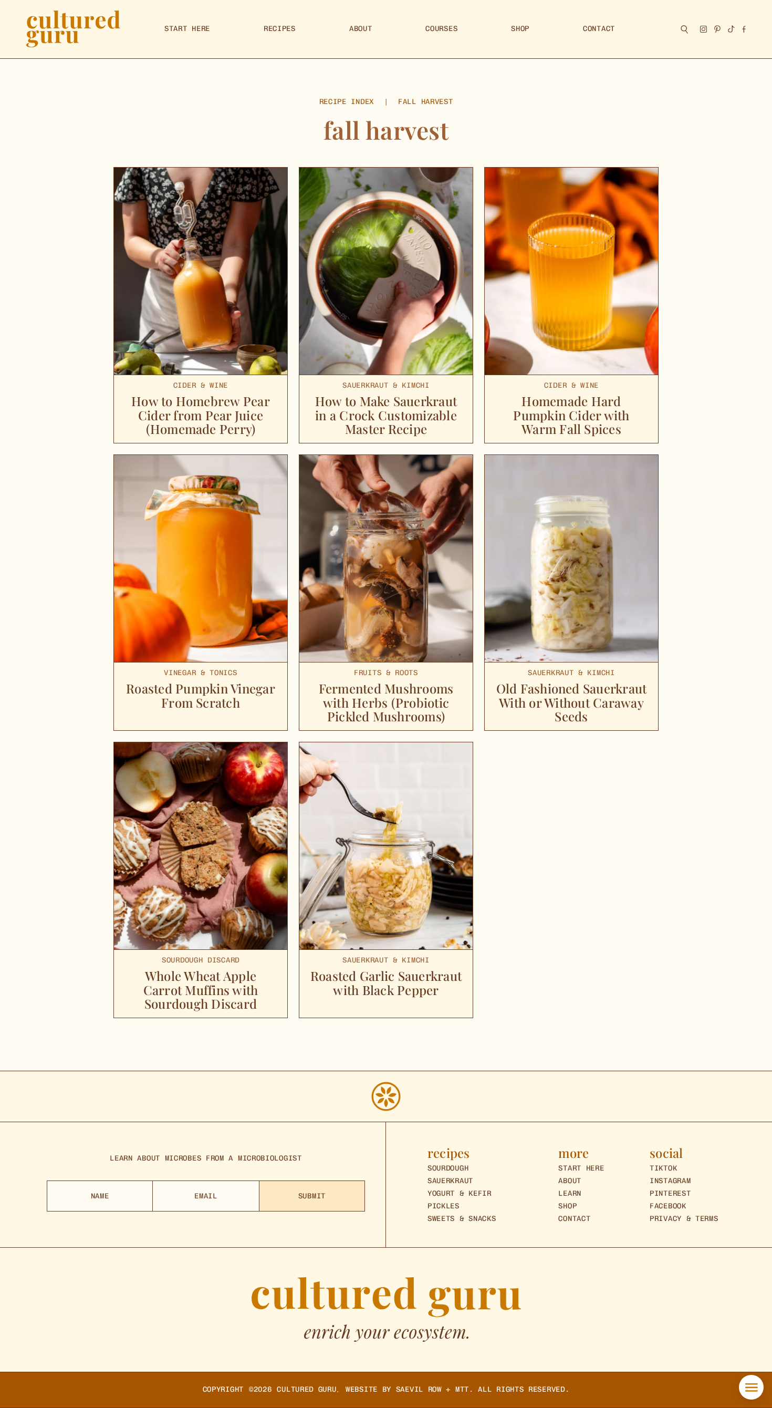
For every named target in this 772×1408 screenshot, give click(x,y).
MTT (462, 1389)
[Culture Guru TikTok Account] (731, 29)
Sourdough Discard (200, 960)
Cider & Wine (200, 385)
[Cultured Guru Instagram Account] (703, 29)
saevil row (419, 1389)
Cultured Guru (306, 1389)
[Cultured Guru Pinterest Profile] (717, 29)
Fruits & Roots (386, 673)
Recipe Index (346, 101)
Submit (312, 1196)
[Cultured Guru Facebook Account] (744, 29)
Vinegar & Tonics (200, 673)
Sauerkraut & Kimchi (385, 385)
